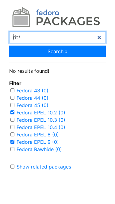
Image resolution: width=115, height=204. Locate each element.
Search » (58, 51)
